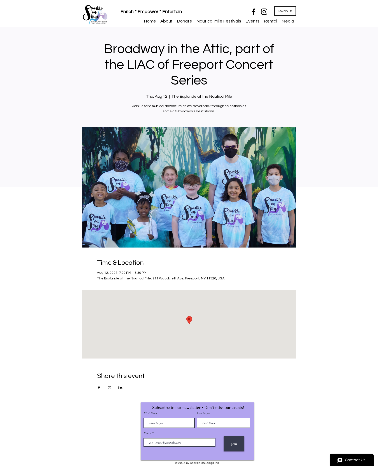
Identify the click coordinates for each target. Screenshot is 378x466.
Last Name (203, 413)
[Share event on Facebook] (99, 387)
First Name (151, 413)
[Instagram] (264, 11)
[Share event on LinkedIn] (120, 387)
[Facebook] (253, 11)
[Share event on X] (110, 387)
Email (148, 433)
